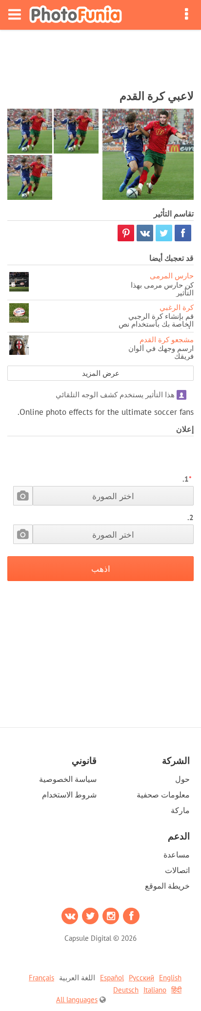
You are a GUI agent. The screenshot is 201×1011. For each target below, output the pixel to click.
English (170, 977)
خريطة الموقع (167, 886)
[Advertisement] (100, 56)
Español (112, 977)
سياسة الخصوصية (68, 779)
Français (41, 977)
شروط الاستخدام (69, 794)
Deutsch (126, 989)
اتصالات (177, 870)
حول (182, 779)
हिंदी (176, 989)
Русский (141, 977)
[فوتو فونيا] (75, 15)
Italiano (154, 989)
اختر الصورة (113, 496)
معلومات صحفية (163, 794)
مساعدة (176, 854)
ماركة (180, 810)
